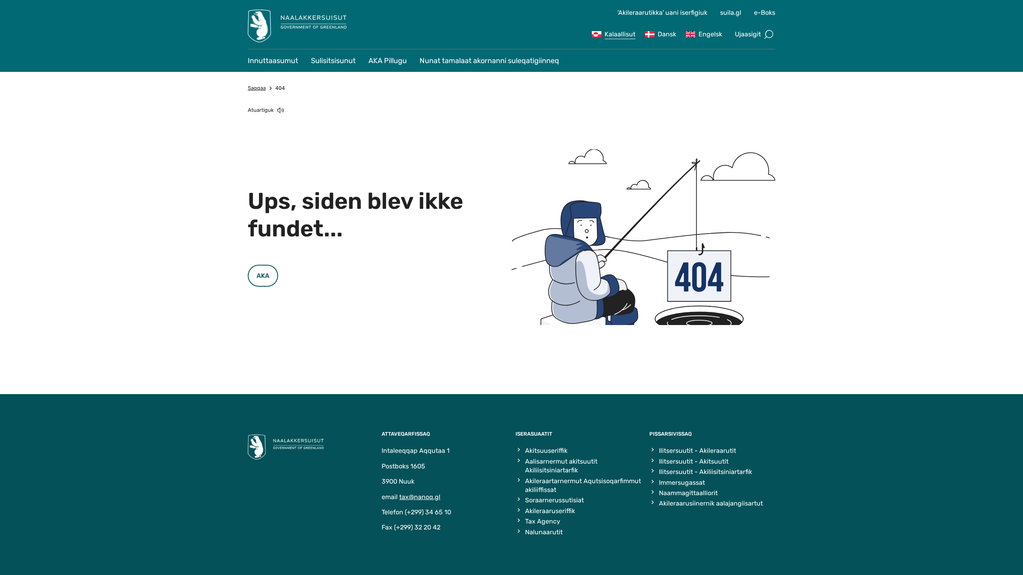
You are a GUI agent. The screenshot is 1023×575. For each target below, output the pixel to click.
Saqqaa (257, 88)
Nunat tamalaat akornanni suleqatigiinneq (489, 60)
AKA (263, 276)
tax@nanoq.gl (419, 497)
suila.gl (730, 12)
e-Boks (764, 12)
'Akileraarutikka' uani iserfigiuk (662, 12)
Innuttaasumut (273, 60)
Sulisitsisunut (333, 60)
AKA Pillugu (387, 60)
